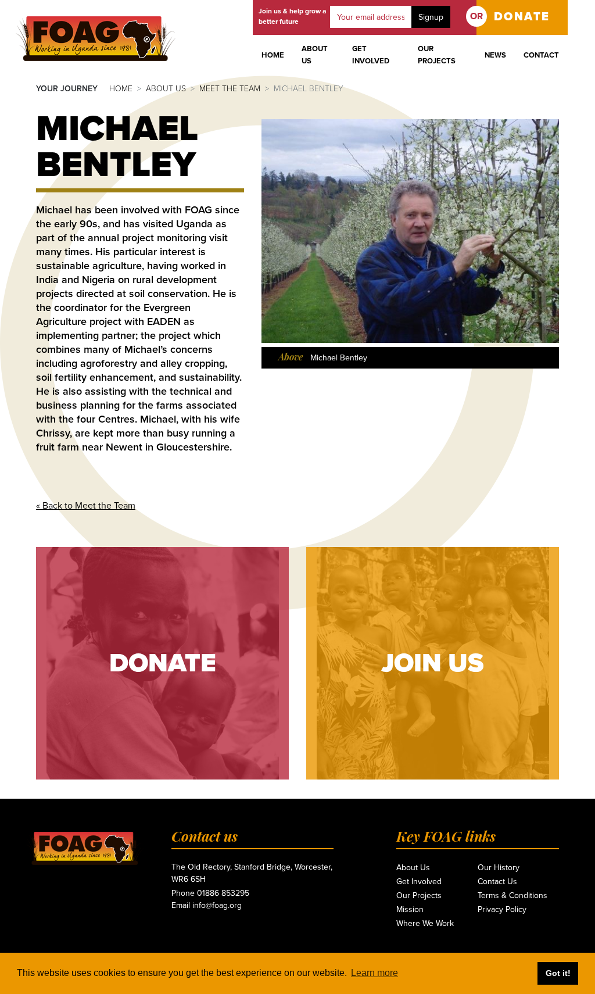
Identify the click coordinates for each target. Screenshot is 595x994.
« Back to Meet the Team (85, 506)
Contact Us (497, 881)
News (495, 55)
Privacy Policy (502, 909)
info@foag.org (217, 905)
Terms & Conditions (512, 895)
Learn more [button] (374, 973)
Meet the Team (229, 89)
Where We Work (425, 923)
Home (272, 55)
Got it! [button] (558, 973)
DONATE (522, 17)
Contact (541, 55)
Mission (410, 909)
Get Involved (370, 55)
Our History (498, 868)
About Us (315, 55)
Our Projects (437, 55)
